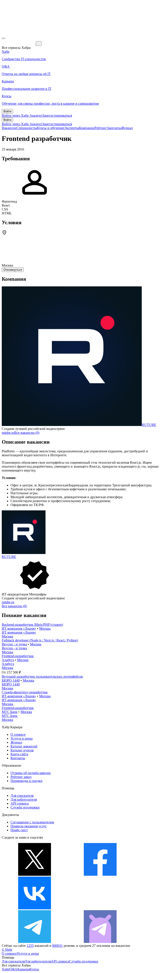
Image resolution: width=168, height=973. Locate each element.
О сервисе (18, 734)
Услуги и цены (21, 738)
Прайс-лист (19, 830)
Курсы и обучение (50, 128)
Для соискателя (21, 795)
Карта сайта (19, 754)
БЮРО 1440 (11, 680)
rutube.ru (8, 432)
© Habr (7, 949)
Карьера (23, 969)
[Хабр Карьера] (19, 43)
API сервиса (19, 803)
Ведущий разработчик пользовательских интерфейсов (42, 676)
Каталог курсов (22, 750)
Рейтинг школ (21, 777)
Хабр (5, 969)
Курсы (34, 969)
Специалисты (26, 128)
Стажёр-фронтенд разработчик (25, 692)
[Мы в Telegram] (34, 942)
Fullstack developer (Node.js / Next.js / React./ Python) (40, 640)
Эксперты (71, 128)
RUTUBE (149, 425)
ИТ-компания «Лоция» (19, 628)
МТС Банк (10, 712)
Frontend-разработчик (18, 656)
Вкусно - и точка (14, 644)
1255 (30, 945)
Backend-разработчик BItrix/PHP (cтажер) (32, 624)
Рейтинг (100, 128)
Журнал (127, 128)
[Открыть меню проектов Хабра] (3, 38)
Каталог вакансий (23, 746)
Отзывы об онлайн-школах (30, 773)
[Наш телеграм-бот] (100, 942)
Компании (86, 128)
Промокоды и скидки (26, 781)
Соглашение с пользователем (32, 822)
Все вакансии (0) (26, 432)
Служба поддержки (25, 807)
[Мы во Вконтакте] (34, 908)
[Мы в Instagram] (100, 908)
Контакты (17, 758)
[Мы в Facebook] (100, 874)
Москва (45, 628)
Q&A (13, 969)
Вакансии (9, 128)
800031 (57, 945)
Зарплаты (114, 128)
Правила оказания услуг (28, 826)
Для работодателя (23, 799)
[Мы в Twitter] (34, 874)
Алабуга (8, 660)
